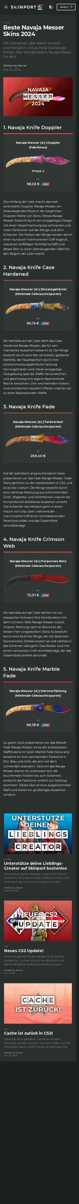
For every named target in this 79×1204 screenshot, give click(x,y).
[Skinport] (27, 7)
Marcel (22, 65)
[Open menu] (6, 7)
